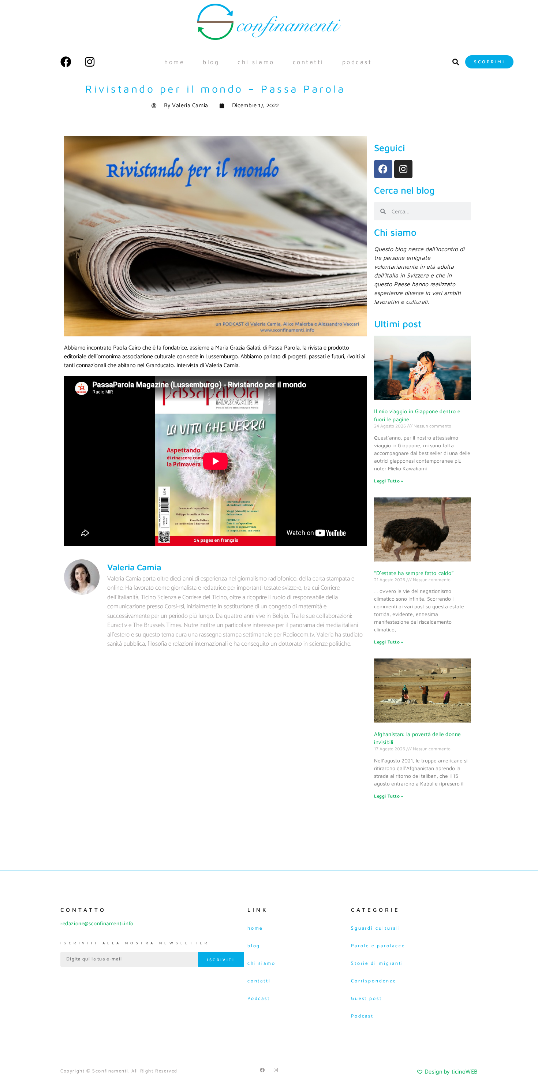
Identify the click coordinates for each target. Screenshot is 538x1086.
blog (211, 62)
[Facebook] (66, 62)
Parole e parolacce (378, 946)
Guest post (366, 999)
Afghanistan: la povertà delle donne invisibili (417, 738)
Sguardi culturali (376, 928)
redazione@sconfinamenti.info (97, 923)
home (174, 62)
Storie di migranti (377, 963)
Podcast (357, 62)
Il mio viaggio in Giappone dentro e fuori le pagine (417, 415)
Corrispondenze (373, 981)
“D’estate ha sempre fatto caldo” (413, 573)
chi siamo (256, 62)
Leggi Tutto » (388, 481)
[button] (455, 62)
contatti (308, 62)
